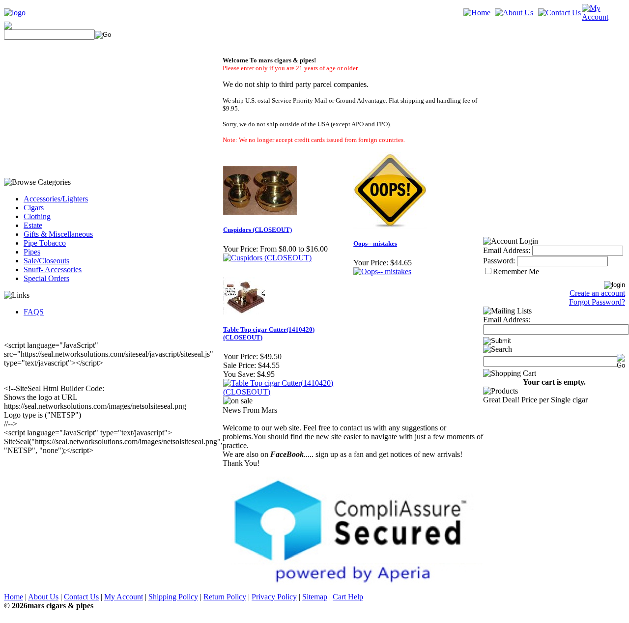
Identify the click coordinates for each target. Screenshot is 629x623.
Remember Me (516, 271)
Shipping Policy (173, 597)
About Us (43, 597)
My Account (123, 597)
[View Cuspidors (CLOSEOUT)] (267, 258)
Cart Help (348, 597)
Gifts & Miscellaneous (58, 234)
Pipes (32, 252)
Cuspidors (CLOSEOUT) (257, 229)
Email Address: (506, 250)
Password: (499, 260)
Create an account (597, 293)
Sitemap (314, 597)
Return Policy (224, 597)
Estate (33, 225)
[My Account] (603, 17)
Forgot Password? (597, 302)
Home (13, 597)
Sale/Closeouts (46, 260)
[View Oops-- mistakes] (382, 271)
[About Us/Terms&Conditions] (514, 12)
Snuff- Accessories (53, 269)
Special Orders (46, 278)
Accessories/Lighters (56, 199)
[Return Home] (15, 12)
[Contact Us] (559, 12)
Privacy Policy (274, 597)
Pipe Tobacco (45, 243)
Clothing (37, 216)
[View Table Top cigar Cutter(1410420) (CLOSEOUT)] (287, 392)
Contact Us (81, 597)
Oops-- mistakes (375, 243)
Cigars (34, 207)
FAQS (34, 312)
